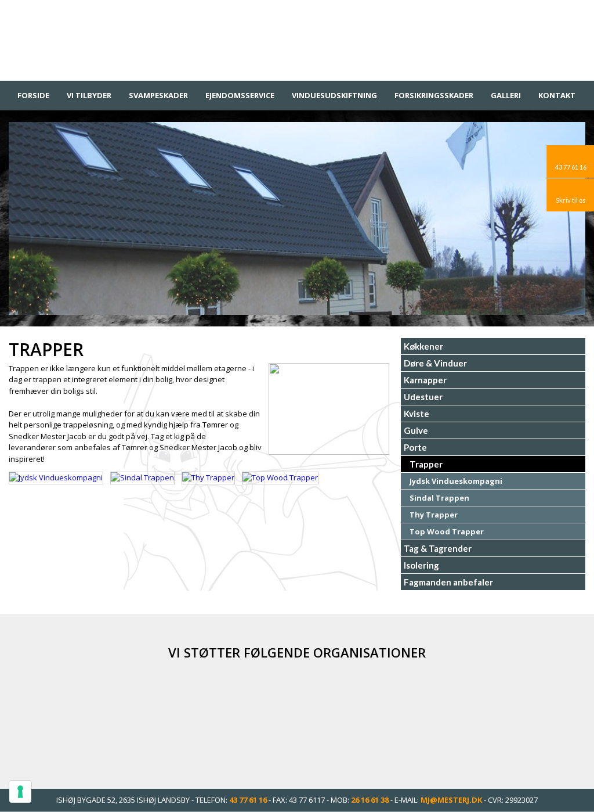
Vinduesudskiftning (334, 95)
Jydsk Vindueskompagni (456, 481)
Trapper (426, 464)
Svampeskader (158, 95)
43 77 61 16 (248, 800)
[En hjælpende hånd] (427, 717)
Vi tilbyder (89, 95)
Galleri (506, 95)
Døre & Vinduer (435, 363)
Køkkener (423, 346)
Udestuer (423, 396)
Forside (33, 95)
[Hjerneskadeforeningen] (296, 717)
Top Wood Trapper (447, 531)
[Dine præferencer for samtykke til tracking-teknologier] (20, 792)
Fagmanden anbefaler (448, 582)
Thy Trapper (434, 514)
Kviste (416, 413)
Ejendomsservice (239, 95)
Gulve (416, 430)
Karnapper (425, 380)
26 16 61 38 (370, 800)
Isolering (421, 565)
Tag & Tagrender (438, 548)
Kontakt (556, 95)
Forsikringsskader (433, 95)
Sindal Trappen (439, 498)
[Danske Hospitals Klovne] (166, 717)
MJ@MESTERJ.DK (451, 800)
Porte (415, 447)
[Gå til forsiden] (297, 37)
